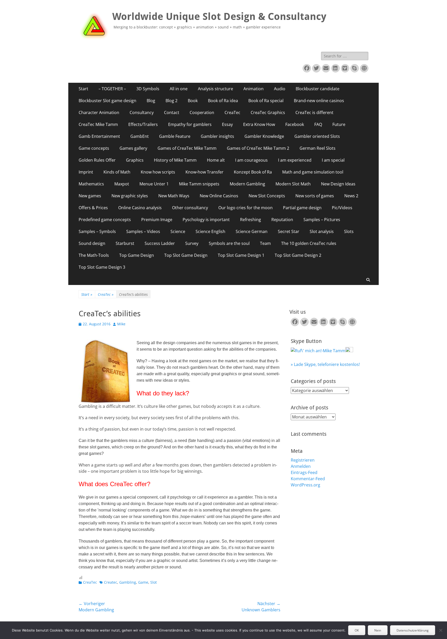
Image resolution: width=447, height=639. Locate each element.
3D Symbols (147, 89)
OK (357, 630)
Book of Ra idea (223, 100)
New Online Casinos (219, 196)
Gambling (127, 582)
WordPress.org (305, 485)
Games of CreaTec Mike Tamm (187, 148)
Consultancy (142, 112)
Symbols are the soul (229, 243)
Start (83, 89)
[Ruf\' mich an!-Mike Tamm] (318, 351)
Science (177, 231)
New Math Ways (173, 196)
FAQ (318, 124)
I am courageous (251, 160)
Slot (153, 582)
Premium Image (156, 219)
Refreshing (250, 219)
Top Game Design (136, 255)
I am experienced (294, 160)
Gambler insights (217, 136)
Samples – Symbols (97, 231)
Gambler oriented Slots (317, 136)
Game (143, 582)
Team (265, 243)
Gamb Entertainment (99, 136)
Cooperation (202, 112)
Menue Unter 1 (154, 184)
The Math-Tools (94, 255)
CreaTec (232, 112)
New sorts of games (314, 196)
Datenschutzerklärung (413, 630)
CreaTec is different (314, 112)
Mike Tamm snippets (199, 184)
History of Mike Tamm (175, 160)
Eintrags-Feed (304, 472)
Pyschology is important (206, 219)
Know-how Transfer (204, 172)
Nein (377, 630)
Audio (279, 89)
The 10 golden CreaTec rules (308, 243)
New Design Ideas (338, 184)
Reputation (282, 219)
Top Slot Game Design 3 (102, 267)
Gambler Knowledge (264, 136)
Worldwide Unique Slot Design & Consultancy (219, 16)
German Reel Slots (318, 148)
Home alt (216, 160)
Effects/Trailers (143, 124)
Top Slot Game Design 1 (241, 255)
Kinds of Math (116, 172)
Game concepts (94, 148)
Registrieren (303, 460)
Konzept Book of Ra (253, 172)
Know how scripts (158, 172)
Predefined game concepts (105, 219)
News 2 (351, 196)
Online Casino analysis (140, 208)
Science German (251, 231)
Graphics (135, 160)
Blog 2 (171, 100)
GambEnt (139, 136)
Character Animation (99, 112)
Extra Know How (259, 124)
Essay (227, 124)
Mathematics (91, 184)
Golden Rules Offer (97, 160)
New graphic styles (129, 196)
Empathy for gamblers (190, 124)
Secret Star (288, 231)
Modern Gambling (247, 184)
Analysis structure (215, 89)
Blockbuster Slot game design (107, 100)
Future (338, 124)
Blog (151, 100)
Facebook (294, 124)
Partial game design (302, 208)
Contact (171, 112)
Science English (210, 231)
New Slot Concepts (267, 196)
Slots (349, 231)
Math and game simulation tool (312, 172)
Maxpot (121, 184)
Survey (191, 243)
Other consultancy (190, 208)
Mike (121, 323)
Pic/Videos (342, 208)
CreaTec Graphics (268, 112)
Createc (110, 582)
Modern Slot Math (293, 184)
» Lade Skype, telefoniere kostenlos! (325, 364)
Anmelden (301, 466)
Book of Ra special (266, 100)
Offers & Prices (93, 208)
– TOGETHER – (112, 89)
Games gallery (133, 148)
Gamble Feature (174, 136)
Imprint (86, 172)
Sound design (92, 243)
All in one (179, 89)
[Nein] (440, 630)
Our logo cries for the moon (245, 208)
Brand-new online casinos (319, 100)
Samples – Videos (143, 231)
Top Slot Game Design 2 (298, 255)
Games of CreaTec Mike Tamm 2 (258, 148)
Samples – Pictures (321, 219)
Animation (253, 89)
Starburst (125, 243)
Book (193, 100)
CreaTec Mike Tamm (98, 124)
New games (90, 196)
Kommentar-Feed (308, 479)
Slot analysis (322, 231)
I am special (333, 160)
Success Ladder (160, 243)
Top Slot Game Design (185, 255)
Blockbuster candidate (317, 89)
